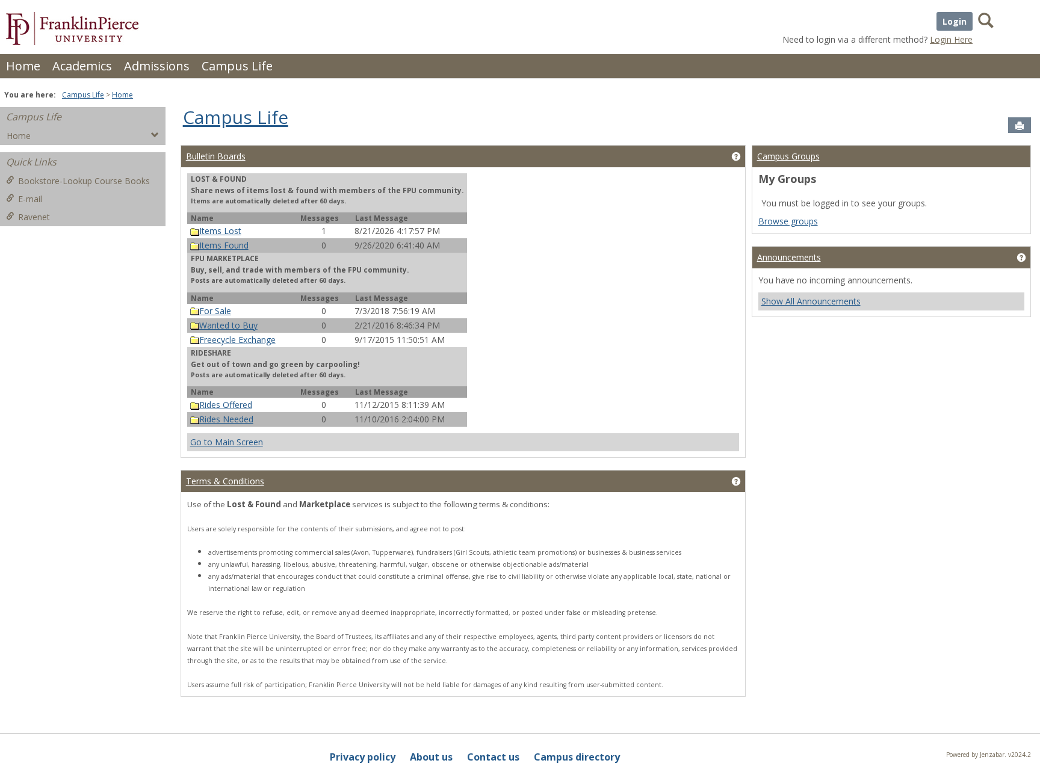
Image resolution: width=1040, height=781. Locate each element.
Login (954, 21)
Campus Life (237, 66)
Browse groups (788, 221)
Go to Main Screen (226, 442)
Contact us (493, 757)
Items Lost (220, 230)
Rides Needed (226, 419)
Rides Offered (225, 404)
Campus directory (577, 757)
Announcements (789, 257)
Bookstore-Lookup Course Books (84, 181)
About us (431, 757)
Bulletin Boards (216, 156)
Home (23, 66)
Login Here (951, 39)
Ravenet (34, 217)
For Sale (215, 310)
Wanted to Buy (228, 325)
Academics (82, 66)
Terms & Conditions (225, 481)
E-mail (30, 199)
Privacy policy (362, 757)
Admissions (157, 66)
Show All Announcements (811, 301)
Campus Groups (788, 156)
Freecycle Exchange (237, 339)
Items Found (224, 245)
